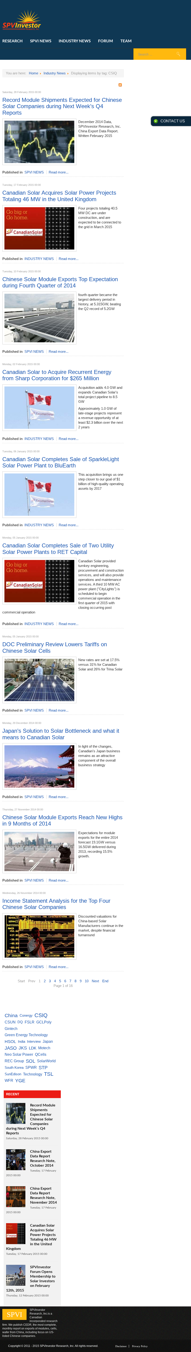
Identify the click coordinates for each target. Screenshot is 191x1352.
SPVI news (40, 41)
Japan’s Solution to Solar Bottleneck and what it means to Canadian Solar (60, 734)
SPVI (14, 1314)
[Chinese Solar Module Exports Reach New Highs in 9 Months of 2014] (39, 872)
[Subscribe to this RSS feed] (120, 85)
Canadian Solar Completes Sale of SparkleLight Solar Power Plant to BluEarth (60, 462)
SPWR (31, 1067)
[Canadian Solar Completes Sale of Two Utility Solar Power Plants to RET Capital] (39, 603)
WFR (9, 1080)
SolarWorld (46, 1061)
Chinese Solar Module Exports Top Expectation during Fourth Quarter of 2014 (60, 282)
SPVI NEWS (34, 172)
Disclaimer (121, 1346)
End (105, 981)
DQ (20, 1022)
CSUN (10, 1022)
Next (95, 981)
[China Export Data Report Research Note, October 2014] (15, 1169)
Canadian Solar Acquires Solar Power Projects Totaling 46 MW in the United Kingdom (59, 196)
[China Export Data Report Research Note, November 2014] (15, 1206)
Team (126, 41)
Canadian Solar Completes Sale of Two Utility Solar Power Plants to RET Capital (58, 548)
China (11, 1015)
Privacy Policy (140, 1346)
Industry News (75, 41)
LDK (32, 1048)
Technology (32, 1074)
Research (12, 41)
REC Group (14, 1061)
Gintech (11, 1028)
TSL (48, 1074)
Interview (34, 1041)
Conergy (26, 1015)
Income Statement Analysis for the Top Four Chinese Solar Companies (56, 904)
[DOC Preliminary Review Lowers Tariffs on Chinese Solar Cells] (39, 702)
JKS (23, 1048)
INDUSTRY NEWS (39, 259)
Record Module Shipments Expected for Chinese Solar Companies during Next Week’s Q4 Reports (62, 106)
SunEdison (13, 1074)
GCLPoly (43, 1022)
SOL (30, 1061)
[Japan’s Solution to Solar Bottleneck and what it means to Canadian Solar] (39, 788)
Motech (44, 1048)
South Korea (14, 1067)
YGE (20, 1080)
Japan (48, 1041)
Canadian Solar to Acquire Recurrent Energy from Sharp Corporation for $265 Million (56, 375)
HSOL (10, 1041)
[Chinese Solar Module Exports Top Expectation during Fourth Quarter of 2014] (39, 343)
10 (87, 981)
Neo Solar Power (19, 1054)
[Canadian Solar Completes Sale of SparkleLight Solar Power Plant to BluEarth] (39, 517)
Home (33, 73)
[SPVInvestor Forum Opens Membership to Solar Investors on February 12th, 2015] (15, 1284)
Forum (105, 41)
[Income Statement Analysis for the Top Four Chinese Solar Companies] (39, 958)
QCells (40, 1054)
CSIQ (41, 1015)
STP (43, 1067)
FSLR (29, 1022)
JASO (11, 1048)
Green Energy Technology (26, 1035)
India (21, 1041)
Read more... (58, 172)
